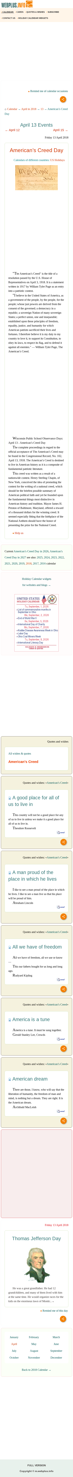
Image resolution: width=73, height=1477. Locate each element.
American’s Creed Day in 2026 (31, 551)
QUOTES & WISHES (35, 12)
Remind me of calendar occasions (49, 91)
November (34, 1357)
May (33, 1344)
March (56, 1337)
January (14, 1337)
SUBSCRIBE (53, 12)
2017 (36, 563)
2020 (14, 563)
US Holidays (57, 160)
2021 (7, 563)
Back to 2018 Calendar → (36, 1369)
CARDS (19, 12)
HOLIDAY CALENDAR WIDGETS (33, 18)
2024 (47, 557)
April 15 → (60, 130)
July (14, 1350)
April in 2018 (28, 109)
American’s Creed (57, 782)
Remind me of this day (55, 1310)
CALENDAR (7, 12)
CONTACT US (8, 18)
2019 (21, 563)
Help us (19, 533)
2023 (54, 557)
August (34, 1350)
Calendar (12, 109)
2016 (43, 563)
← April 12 (12, 130)
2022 (61, 557)
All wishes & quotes (19, 753)
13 (42, 109)
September (56, 1350)
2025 (40, 557)
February (34, 1337)
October (14, 1357)
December (56, 1357)
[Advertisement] (36, 52)
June (56, 1344)
